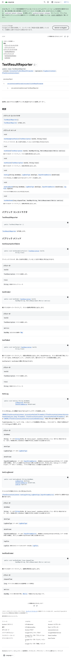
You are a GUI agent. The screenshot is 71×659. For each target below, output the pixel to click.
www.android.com (53, 630)
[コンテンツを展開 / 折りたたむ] (14, 41)
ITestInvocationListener (10, 73)
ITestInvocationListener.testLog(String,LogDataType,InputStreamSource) (28, 495)
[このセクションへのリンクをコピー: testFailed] (11, 340)
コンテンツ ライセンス (31, 611)
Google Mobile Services (54, 632)
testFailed (7, 163)
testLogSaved (8, 187)
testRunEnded (8, 200)
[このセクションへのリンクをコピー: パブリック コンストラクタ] (29, 212)
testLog (6, 175)
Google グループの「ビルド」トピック (35, 640)
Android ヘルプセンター (54, 624)
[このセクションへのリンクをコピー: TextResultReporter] (19, 218)
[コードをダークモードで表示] (68, 223)
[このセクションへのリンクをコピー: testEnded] (12, 292)
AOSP (3, 36)
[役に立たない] (67, 36)
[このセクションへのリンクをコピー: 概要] (8, 109)
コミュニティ (17, 651)
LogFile (17, 484)
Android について (7, 651)
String (17, 439)
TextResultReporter (10, 120)
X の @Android (29, 624)
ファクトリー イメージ (8, 635)
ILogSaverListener (49, 71)
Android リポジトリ (7, 624)
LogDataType (26, 175)
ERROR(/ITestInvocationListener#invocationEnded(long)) (24, 418)
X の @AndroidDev (30, 627)
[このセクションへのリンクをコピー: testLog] (10, 394)
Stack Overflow (52, 635)
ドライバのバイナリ (7, 638)
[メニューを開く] (3, 2)
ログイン (66, 2)
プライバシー (40, 651)
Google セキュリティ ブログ (33, 632)
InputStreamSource (44, 175)
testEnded (7, 151)
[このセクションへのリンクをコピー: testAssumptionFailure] (21, 244)
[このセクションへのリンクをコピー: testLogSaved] (15, 472)
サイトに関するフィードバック (54, 651)
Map (22, 332)
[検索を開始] (45, 2)
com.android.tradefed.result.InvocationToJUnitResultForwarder (25, 83)
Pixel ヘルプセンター (53, 627)
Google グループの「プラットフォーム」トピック (35, 636)
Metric (25, 594)
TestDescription (25, 139)
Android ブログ (29, 630)
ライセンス (32, 651)
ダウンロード (5, 630)
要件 (3, 627)
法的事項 (24, 651)
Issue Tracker (51, 638)
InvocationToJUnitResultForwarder (21, 71)
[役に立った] (65, 36)
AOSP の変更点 (56, 15)
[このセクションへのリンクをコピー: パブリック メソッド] (23, 239)
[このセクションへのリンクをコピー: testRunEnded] (15, 553)
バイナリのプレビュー (8, 632)
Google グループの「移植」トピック (35, 644)
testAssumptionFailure (11, 139)
